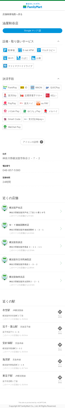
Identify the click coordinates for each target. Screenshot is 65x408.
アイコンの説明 (33, 142)
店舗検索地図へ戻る (12, 14)
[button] (32, 41)
